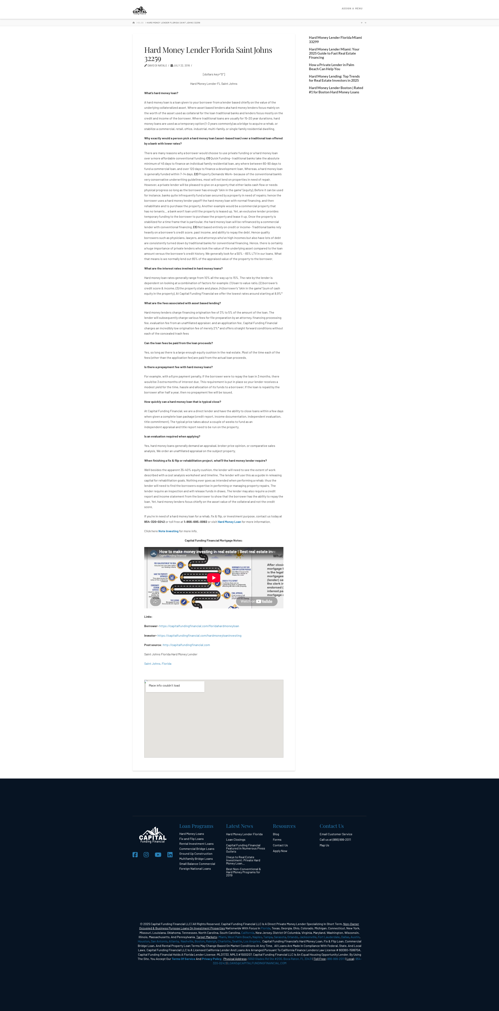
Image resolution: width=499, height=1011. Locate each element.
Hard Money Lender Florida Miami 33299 (335, 39)
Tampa (268, 937)
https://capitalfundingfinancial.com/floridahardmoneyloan (199, 626)
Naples (257, 937)
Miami (222, 937)
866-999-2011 (336, 959)
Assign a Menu (352, 8)
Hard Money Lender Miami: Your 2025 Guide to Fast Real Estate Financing (334, 53)
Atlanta (174, 941)
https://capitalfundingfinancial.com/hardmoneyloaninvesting (199, 635)
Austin (355, 937)
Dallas (345, 937)
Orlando (292, 937)
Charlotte (224, 941)
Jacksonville (308, 937)
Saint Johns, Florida (157, 663)
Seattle (237, 941)
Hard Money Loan (229, 521)
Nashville (187, 941)
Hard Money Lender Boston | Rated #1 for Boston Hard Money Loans (336, 90)
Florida (265, 928)
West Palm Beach (239, 937)
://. (186, 645)
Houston (144, 941)
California (247, 932)
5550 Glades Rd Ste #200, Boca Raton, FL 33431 (280, 959)
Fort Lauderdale (329, 937)
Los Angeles (251, 941)
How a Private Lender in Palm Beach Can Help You (331, 67)
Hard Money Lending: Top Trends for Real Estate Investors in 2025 (334, 78)
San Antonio (159, 941)
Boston (200, 941)
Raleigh (211, 941)
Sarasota (280, 937)
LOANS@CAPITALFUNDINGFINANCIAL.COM (257, 963)
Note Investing (168, 531)
